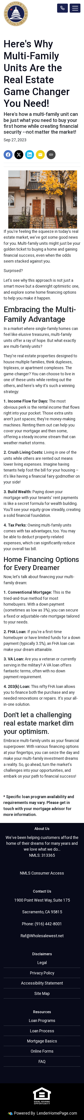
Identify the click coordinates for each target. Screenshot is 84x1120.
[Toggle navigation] (75, 8)
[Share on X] (18, 154)
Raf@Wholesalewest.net (42, 936)
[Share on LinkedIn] (29, 154)
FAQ (42, 1061)
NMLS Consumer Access (42, 873)
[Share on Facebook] (8, 154)
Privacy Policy (42, 973)
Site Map (42, 993)
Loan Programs (42, 1020)
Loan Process (42, 1031)
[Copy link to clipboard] (51, 154)
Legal (42, 962)
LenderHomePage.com (57, 1113)
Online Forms (42, 1051)
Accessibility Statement (42, 983)
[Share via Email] (40, 154)
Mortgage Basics (42, 1041)
